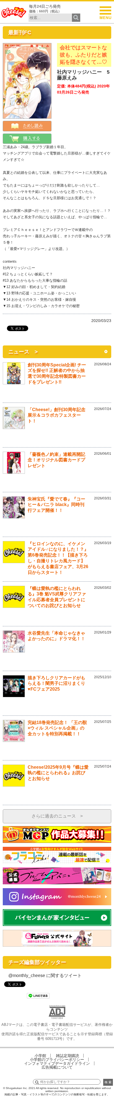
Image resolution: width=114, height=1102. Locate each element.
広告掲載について (57, 1067)
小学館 (40, 1055)
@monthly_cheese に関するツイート (45, 975)
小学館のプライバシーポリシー (57, 1059)
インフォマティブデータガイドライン (57, 1063)
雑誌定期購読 (67, 1055)
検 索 (108, 1082)
